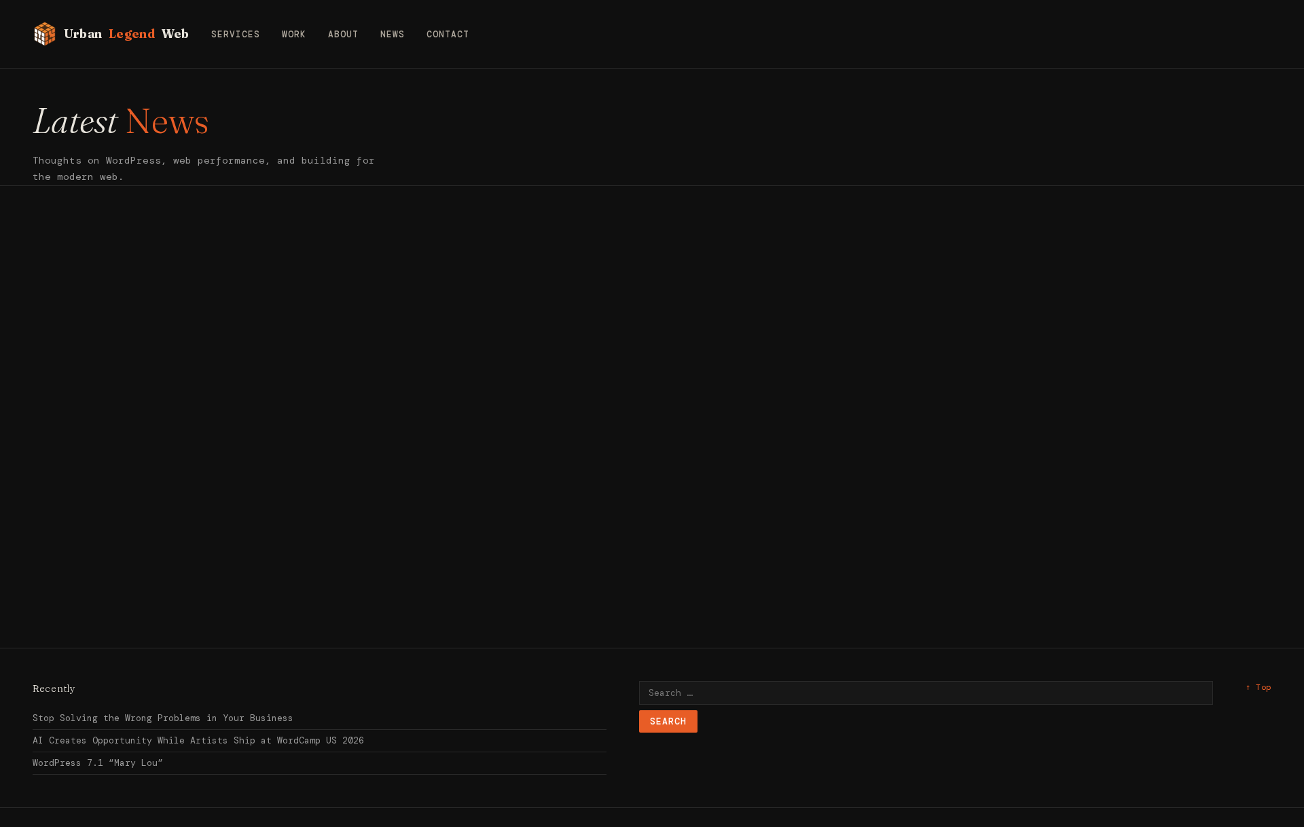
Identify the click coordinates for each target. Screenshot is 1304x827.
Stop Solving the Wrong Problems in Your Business (163, 718)
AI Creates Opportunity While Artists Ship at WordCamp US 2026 (198, 740)
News (392, 34)
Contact (448, 34)
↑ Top (1258, 687)
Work (294, 34)
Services (235, 34)
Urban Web (126, 33)
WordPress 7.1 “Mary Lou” (98, 763)
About (343, 34)
